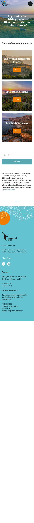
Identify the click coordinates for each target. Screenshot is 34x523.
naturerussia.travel (9, 190)
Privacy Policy (6, 258)
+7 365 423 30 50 (7, 284)
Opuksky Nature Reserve (17, 91)
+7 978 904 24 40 (7, 306)
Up (16, 201)
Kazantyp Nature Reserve (17, 123)
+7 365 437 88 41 (7, 286)
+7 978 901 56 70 (7, 309)
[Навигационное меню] (30, 3)
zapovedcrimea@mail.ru (10, 290)
